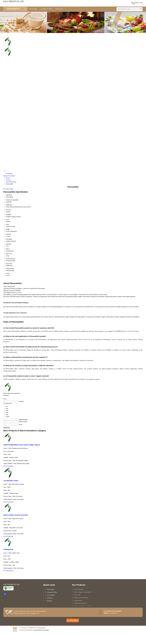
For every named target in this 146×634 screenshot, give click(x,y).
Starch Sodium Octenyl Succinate (15, 515)
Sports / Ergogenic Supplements (82, 592)
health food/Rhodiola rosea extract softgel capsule (21, 445)
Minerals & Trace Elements (81, 597)
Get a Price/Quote (8, 189)
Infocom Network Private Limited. (41, 630)
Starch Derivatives (11, 182)
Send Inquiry (9, 173)
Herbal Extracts (78, 600)
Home (7, 178)
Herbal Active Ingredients (80, 603)
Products (8, 180)
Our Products (13, 9)
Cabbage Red (8, 549)
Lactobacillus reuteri (10, 480)
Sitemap (49, 601)
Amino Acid (77, 595)
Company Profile (46, 9)
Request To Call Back (9, 176)
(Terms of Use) (41, 627)
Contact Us (59, 9)
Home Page (33, 9)
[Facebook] (5, 595)
